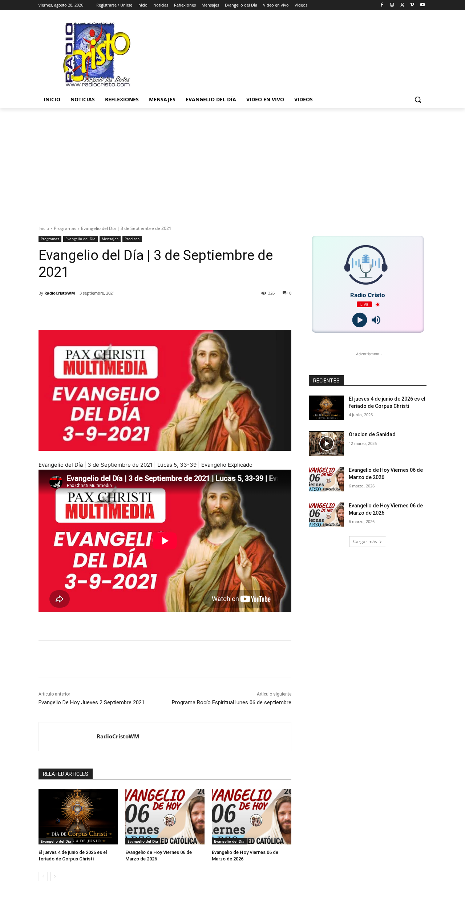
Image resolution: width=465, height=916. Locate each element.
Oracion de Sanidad (372, 434)
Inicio (44, 228)
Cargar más (365, 541)
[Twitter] (402, 5)
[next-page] (54, 876)
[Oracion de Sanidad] (326, 443)
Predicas (132, 238)
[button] (417, 99)
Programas (65, 228)
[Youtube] (422, 5)
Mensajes (110, 238)
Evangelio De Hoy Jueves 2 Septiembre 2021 (92, 702)
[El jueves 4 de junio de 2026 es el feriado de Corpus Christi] (78, 816)
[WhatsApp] (147, 311)
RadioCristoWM (59, 293)
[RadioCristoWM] (67, 736)
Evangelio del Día (80, 238)
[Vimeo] (412, 5)
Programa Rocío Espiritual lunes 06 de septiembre (231, 702)
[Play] (359, 320)
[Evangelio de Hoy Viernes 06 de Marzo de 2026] (165, 816)
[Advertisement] (232, 163)
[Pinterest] (131, 311)
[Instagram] (392, 5)
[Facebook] (382, 5)
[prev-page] (43, 876)
